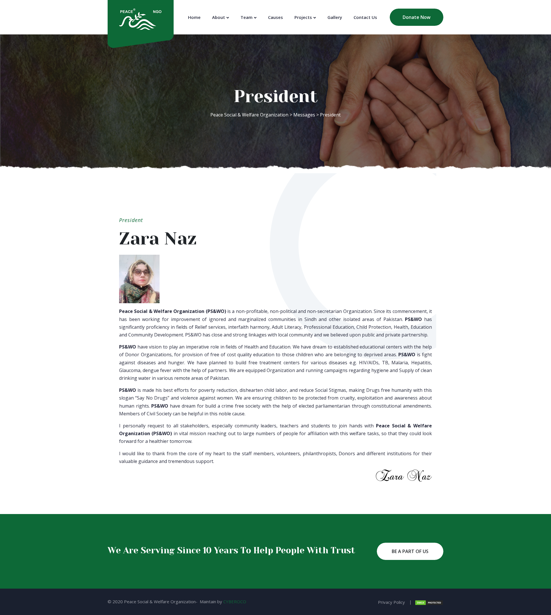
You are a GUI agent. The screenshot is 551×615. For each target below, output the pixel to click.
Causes (275, 17)
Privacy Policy (391, 602)
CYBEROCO (234, 601)
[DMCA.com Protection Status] (429, 602)
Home (194, 17)
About (218, 17)
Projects (303, 17)
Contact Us (365, 17)
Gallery (334, 17)
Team (246, 17)
